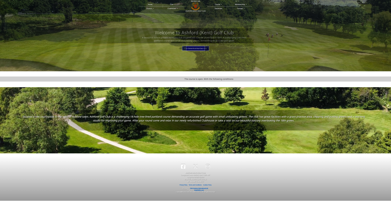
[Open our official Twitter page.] (195, 166)
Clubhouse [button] (172, 8)
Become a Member (195, 48)
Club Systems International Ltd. (199, 188)
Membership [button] (240, 4)
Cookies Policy (207, 185)
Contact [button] (240, 8)
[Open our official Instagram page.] (208, 166)
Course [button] (218, 4)
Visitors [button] (149, 8)
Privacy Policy (183, 185)
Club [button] (172, 4)
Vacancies (218, 8)
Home (150, 4)
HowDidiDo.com (199, 190)
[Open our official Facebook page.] (183, 166)
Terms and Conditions (195, 185)
